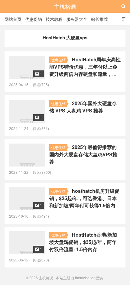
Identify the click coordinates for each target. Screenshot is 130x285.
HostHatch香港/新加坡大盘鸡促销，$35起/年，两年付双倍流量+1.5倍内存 (83, 242)
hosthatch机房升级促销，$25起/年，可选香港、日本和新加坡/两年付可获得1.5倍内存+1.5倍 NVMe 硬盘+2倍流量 (84, 201)
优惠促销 (33, 19)
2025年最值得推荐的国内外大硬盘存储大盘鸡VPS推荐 (83, 154)
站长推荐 (99, 19)
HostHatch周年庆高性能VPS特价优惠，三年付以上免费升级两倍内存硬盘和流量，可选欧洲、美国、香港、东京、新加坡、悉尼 (85, 74)
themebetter (85, 277)
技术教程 (54, 19)
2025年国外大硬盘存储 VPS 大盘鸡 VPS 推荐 (83, 107)
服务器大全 (76, 19)
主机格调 (65, 6)
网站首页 (13, 19)
